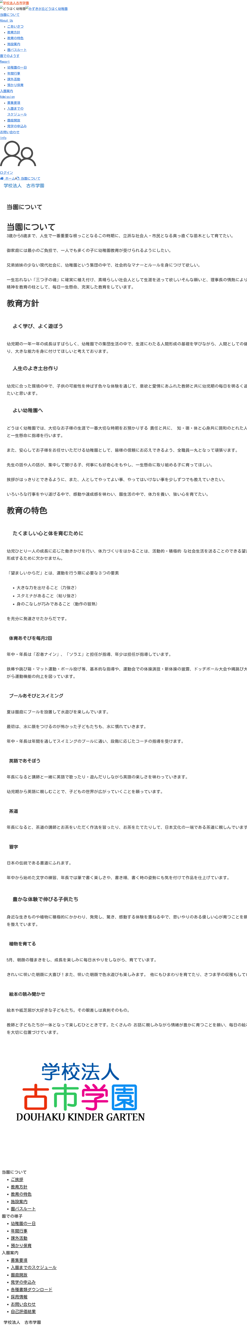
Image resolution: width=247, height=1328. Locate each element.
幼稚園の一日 (17, 67)
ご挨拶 (17, 1179)
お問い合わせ (23, 1304)
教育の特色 (15, 38)
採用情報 (19, 1297)
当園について (10, 17)
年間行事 (13, 73)
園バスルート (17, 49)
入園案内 (7, 93)
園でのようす (10, 58)
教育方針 (13, 32)
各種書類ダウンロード (31, 1289)
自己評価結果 (23, 1311)
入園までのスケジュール (34, 1267)
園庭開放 (13, 120)
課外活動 (13, 79)
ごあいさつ (15, 26)
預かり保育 (15, 85)
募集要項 (13, 102)
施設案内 (13, 44)
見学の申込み (17, 126)
